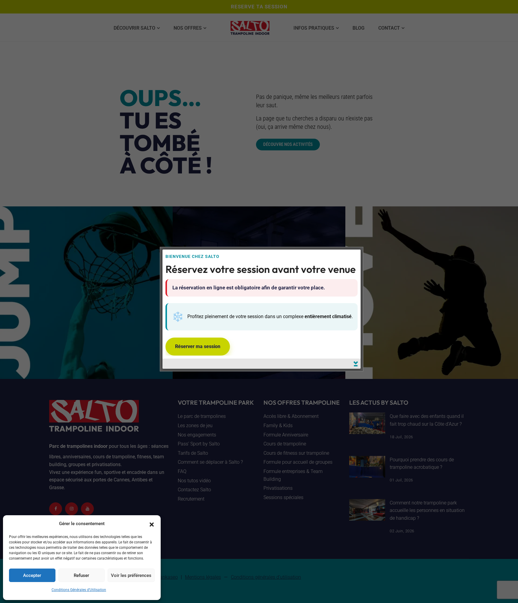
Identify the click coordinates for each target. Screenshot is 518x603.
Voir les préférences (131, 575)
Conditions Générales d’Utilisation (79, 590)
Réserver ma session (197, 346)
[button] (152, 524)
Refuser (81, 575)
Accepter (32, 575)
